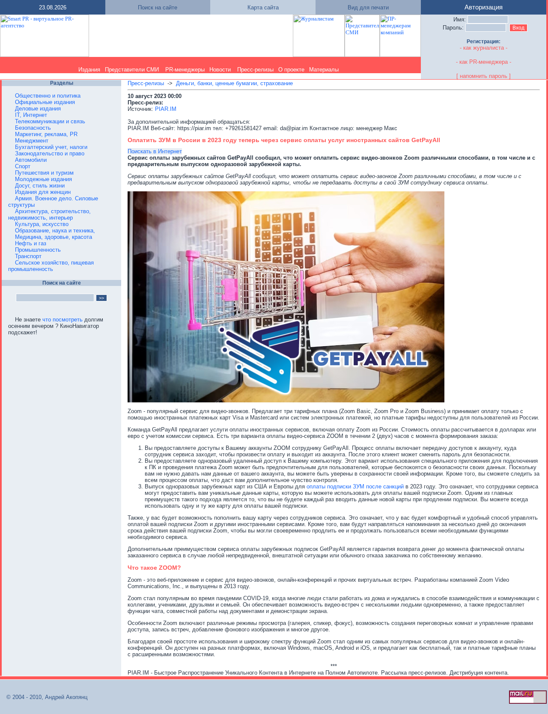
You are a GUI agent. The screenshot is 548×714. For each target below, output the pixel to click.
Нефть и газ (30, 243)
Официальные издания (45, 102)
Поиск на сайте (157, 7)
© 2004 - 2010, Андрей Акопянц (44, 697)
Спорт (22, 166)
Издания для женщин (43, 192)
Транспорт (28, 256)
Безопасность (33, 128)
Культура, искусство (41, 224)
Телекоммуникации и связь (50, 121)
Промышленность (38, 250)
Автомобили (31, 160)
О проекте (291, 69)
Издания (89, 69)
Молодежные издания (43, 179)
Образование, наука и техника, (55, 230)
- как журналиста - (483, 48)
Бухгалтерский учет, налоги (51, 147)
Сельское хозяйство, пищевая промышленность (51, 265)
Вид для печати (368, 7)
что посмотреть (62, 319)
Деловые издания (38, 108)
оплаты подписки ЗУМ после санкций (355, 486)
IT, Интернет (31, 115)
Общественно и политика (47, 95)
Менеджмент (31, 140)
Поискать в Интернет (155, 151)
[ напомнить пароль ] (483, 76)
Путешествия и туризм (44, 173)
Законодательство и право (49, 153)
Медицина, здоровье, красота (53, 237)
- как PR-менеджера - (483, 62)
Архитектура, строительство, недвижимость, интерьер (49, 214)
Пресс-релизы (255, 69)
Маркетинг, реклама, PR (46, 134)
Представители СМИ (132, 69)
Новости (220, 69)
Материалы (324, 69)
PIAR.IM (165, 109)
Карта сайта (263, 7)
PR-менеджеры (185, 69)
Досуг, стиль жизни (40, 185)
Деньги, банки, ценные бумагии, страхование (234, 83)
